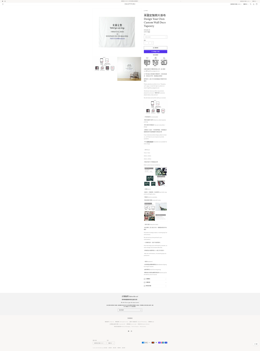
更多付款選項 (155, 54)
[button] (2, 4)
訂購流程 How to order (131, 324)
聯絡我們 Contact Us (109, 321)
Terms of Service (135, 326)
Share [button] (146, 10)
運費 (149, 31)
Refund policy (143, 326)
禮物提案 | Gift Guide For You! (121, 321)
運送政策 (123, 347)
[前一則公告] (79, 1)
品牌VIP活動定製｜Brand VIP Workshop (138, 321)
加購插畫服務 (150, 141)
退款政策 (110, 347)
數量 (145, 40)
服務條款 (119, 347)
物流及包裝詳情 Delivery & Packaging (122, 326)
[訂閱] (140, 310)
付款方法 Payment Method (143, 324)
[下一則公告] (180, 1)
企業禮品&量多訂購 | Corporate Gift (117, 324)
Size (144, 34)
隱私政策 (114, 347)
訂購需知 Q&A (151, 321)
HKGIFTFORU (98, 347)
